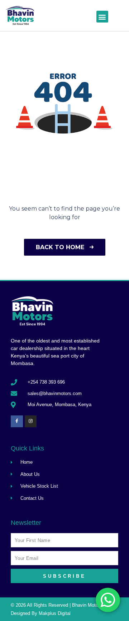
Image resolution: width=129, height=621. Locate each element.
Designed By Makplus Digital (41, 613)
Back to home (61, 247)
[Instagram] (31, 421)
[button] (102, 17)
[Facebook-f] (17, 421)
